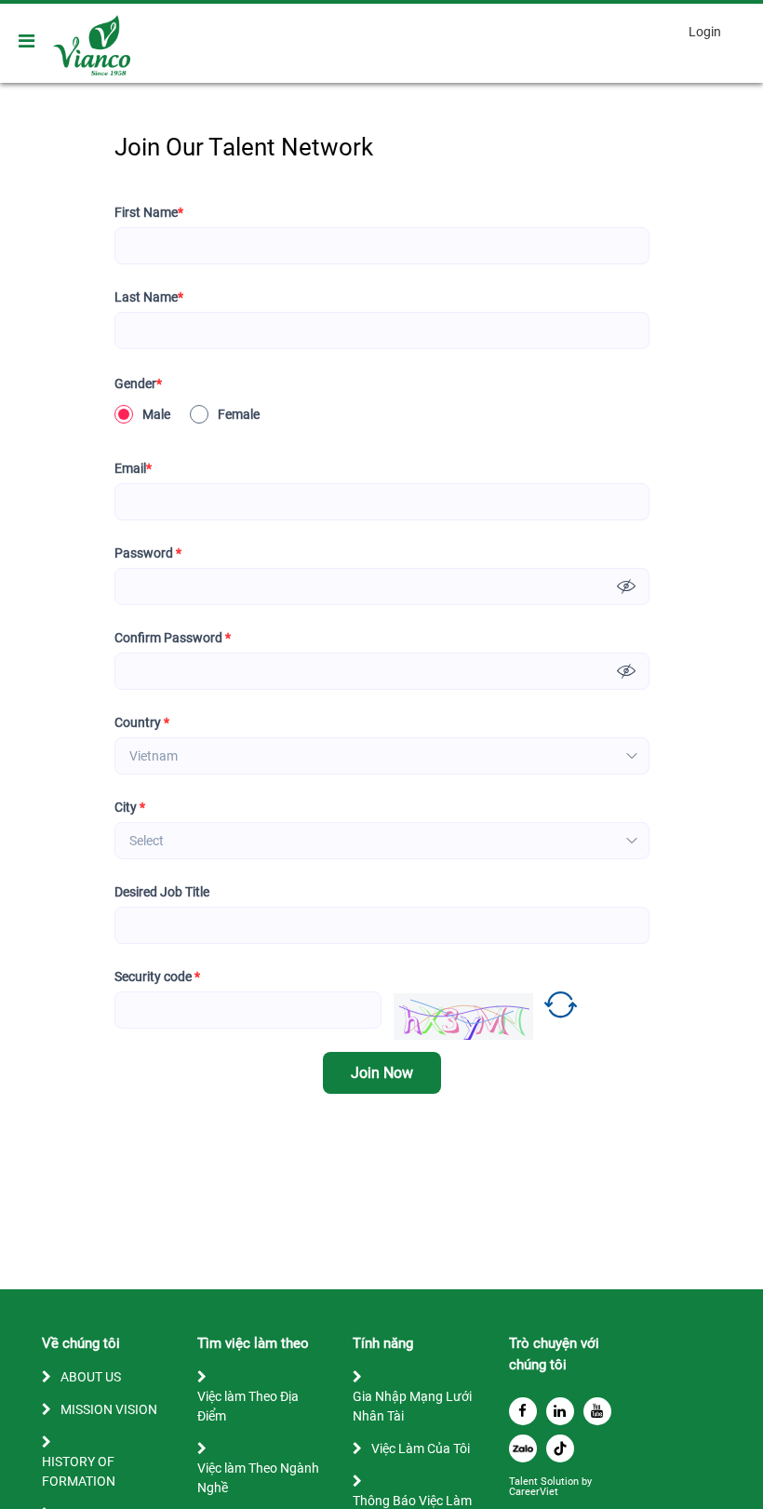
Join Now (382, 1073)
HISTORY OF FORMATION (78, 1471)
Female (239, 414)
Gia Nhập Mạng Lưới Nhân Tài (412, 1406)
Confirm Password (172, 637)
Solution (561, 1481)
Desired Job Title (161, 891)
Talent (525, 1481)
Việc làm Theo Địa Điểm (248, 1406)
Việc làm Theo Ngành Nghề (258, 1478)
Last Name (148, 297)
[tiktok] (560, 1448)
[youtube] (597, 1411)
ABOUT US (90, 1376)
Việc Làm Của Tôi (420, 1448)
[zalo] (523, 1448)
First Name (148, 212)
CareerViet (533, 1492)
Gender (138, 383)
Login (705, 31)
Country (141, 722)
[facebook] (523, 1411)
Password (147, 553)
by (588, 1481)
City (129, 807)
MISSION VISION (108, 1409)
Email (133, 468)
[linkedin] (560, 1411)
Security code (157, 976)
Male (156, 414)
